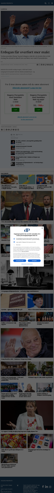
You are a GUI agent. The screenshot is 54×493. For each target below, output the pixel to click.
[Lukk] (42, 228)
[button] (27, 245)
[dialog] (27, 246)
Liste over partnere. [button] (25, 251)
